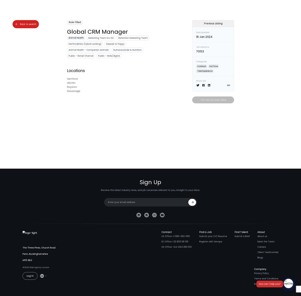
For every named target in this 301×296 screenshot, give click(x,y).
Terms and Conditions (266, 278)
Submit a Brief (242, 236)
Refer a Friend (261, 283)
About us (262, 236)
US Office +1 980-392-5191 (175, 236)
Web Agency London (39, 267)
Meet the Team (266, 241)
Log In (30, 276)
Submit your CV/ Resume (213, 236)
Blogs (260, 257)
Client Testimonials (267, 252)
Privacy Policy (261, 273)
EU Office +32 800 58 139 (174, 241)
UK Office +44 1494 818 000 (176, 246)
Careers (261, 246)
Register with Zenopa (210, 241)
